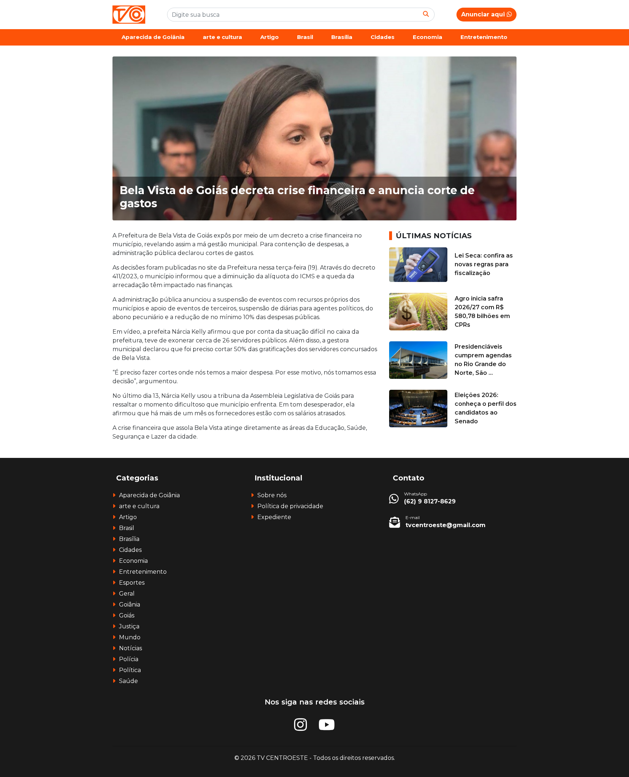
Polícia (128, 659)
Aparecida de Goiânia (153, 37)
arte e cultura (222, 37)
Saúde (128, 681)
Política (130, 670)
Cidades (383, 37)
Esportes (132, 582)
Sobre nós (271, 495)
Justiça (129, 626)
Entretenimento (483, 37)
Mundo (130, 637)
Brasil (305, 37)
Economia (427, 37)
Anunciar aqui (484, 14)
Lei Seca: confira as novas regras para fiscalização (484, 264)
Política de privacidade (290, 506)
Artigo (269, 37)
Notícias (130, 648)
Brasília (341, 37)
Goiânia (129, 604)
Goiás (126, 615)
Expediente (274, 517)
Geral (127, 593)
